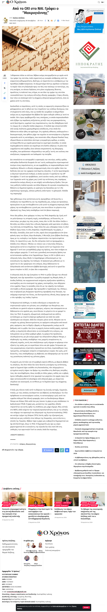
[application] (89, 356)
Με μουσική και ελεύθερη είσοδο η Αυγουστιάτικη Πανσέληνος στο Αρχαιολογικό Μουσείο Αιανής (86, 413)
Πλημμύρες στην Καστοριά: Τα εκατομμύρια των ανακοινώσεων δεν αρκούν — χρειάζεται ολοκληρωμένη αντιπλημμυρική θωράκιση (40, 514)
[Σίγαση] (99, 363)
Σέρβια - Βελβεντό (61, 505)
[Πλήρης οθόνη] (102, 363)
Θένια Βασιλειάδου (40, 551)
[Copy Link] (55, 20)
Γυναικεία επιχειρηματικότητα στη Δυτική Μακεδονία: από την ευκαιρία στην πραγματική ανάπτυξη (88, 431)
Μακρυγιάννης (31, 444)
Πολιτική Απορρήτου (59, 606)
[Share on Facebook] (45, 20)
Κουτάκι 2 (6, 505)
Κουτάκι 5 (85, 505)
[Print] (58, 20)
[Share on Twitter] (48, 20)
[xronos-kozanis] (16, 2)
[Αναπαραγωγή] (76, 363)
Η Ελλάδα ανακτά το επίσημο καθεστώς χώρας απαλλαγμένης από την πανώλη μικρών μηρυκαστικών (87, 422)
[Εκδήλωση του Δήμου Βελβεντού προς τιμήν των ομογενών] (67, 499)
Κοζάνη (13, 502)
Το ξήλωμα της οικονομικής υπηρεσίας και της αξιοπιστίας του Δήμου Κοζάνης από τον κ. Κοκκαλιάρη (92, 514)
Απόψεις (22, 444)
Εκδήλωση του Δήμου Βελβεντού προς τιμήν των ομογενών (65, 511)
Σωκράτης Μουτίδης (33, 551)
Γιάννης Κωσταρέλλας (28, 551)
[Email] (51, 20)
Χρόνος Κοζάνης (19, 18)
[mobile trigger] (4, 2)
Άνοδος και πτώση (81, 447)
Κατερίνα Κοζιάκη (27, 564)
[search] (98, 2)
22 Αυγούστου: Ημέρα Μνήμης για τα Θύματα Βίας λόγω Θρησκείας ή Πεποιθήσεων (86, 440)
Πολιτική (40, 505)
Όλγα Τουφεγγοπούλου (36, 564)
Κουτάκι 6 (67, 502)
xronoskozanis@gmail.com (16, 592)
